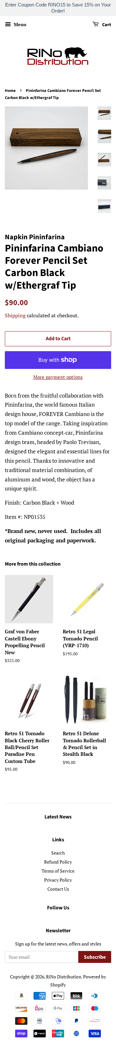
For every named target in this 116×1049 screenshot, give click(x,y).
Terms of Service (58, 871)
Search (58, 853)
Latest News (58, 816)
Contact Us (58, 889)
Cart (106, 25)
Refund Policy (58, 862)
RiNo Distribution (63, 977)
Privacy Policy (58, 880)
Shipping (15, 315)
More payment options (58, 377)
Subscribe (95, 957)
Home (10, 91)
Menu (19, 24)
